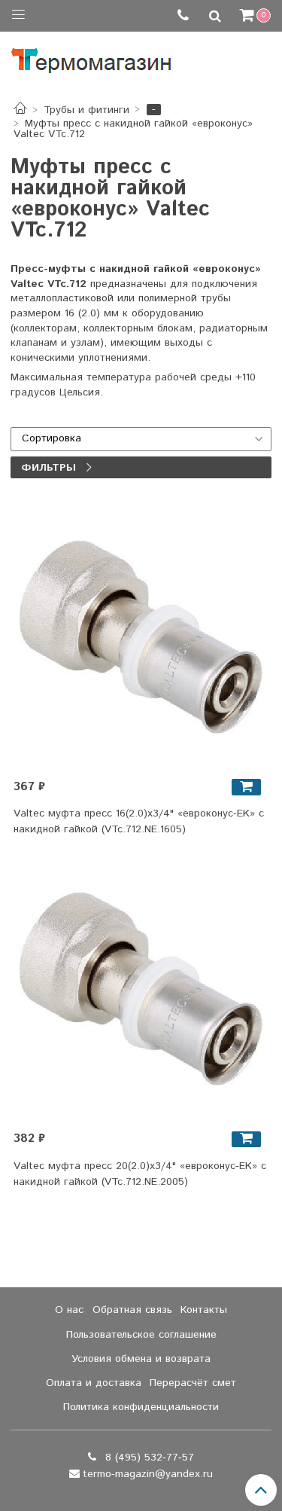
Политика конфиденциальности (141, 1407)
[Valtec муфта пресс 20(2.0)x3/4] (141, 992)
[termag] (91, 57)
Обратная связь (132, 1309)
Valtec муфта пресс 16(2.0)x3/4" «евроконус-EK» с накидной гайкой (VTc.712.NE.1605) (139, 821)
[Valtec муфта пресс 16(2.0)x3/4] (141, 640)
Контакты (203, 1309)
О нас (69, 1309)
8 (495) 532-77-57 (148, 1457)
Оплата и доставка (93, 1382)
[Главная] (20, 110)
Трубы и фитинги (86, 110)
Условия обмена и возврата (141, 1358)
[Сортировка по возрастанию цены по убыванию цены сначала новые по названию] (141, 439)
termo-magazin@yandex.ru (148, 1474)
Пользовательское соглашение (141, 1334)
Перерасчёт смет (193, 1382)
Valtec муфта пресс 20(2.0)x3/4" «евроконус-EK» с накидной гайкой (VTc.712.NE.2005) (140, 1173)
